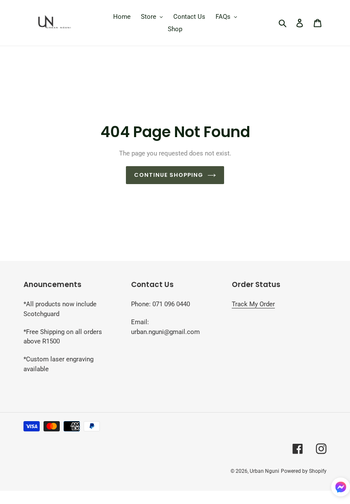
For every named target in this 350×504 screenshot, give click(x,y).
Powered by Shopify (304, 471)
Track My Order (253, 304)
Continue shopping (169, 175)
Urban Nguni (264, 471)
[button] (340, 488)
